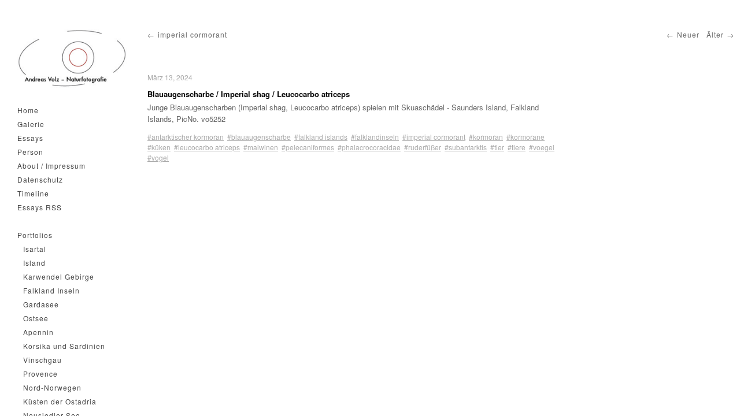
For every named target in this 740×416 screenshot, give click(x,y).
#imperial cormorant (433, 137)
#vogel (158, 157)
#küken (159, 147)
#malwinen (260, 147)
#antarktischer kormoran (185, 137)
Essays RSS (39, 207)
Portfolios (35, 235)
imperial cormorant (192, 34)
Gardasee (41, 304)
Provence (40, 373)
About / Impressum (51, 165)
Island (34, 263)
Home (28, 110)
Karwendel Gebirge (58, 276)
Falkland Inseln (51, 290)
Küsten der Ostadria (60, 401)
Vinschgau (42, 360)
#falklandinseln (375, 137)
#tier (497, 147)
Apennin (38, 332)
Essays (30, 138)
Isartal (34, 249)
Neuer (688, 34)
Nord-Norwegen (52, 387)
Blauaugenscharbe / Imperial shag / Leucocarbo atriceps (248, 93)
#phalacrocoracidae (369, 147)
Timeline (33, 193)
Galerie (31, 124)
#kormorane (525, 137)
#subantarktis (466, 147)
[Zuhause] (72, 58)
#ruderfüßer (422, 147)
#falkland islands (320, 137)
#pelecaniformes (308, 147)
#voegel (541, 147)
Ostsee (36, 318)
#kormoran (486, 137)
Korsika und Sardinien (64, 346)
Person (30, 152)
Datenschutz (40, 179)
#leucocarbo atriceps (207, 147)
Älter (715, 34)
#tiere (517, 147)
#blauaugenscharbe (259, 137)
